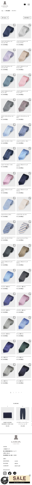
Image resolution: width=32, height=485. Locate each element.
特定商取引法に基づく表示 (9, 455)
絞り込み (4, 17)
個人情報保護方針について (9, 451)
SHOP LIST (17, 466)
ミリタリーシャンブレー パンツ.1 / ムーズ (23, 423)
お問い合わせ (6, 453)
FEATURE (5, 463)
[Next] (21, 392)
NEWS (16, 463)
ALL (2, 10)
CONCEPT (6, 466)
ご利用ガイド (6, 449)
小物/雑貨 (7, 10)
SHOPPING (6, 461)
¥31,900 (23, 426)
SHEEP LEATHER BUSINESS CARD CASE (7, 423)
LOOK (16, 461)
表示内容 (26, 17)
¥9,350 (7, 426)
